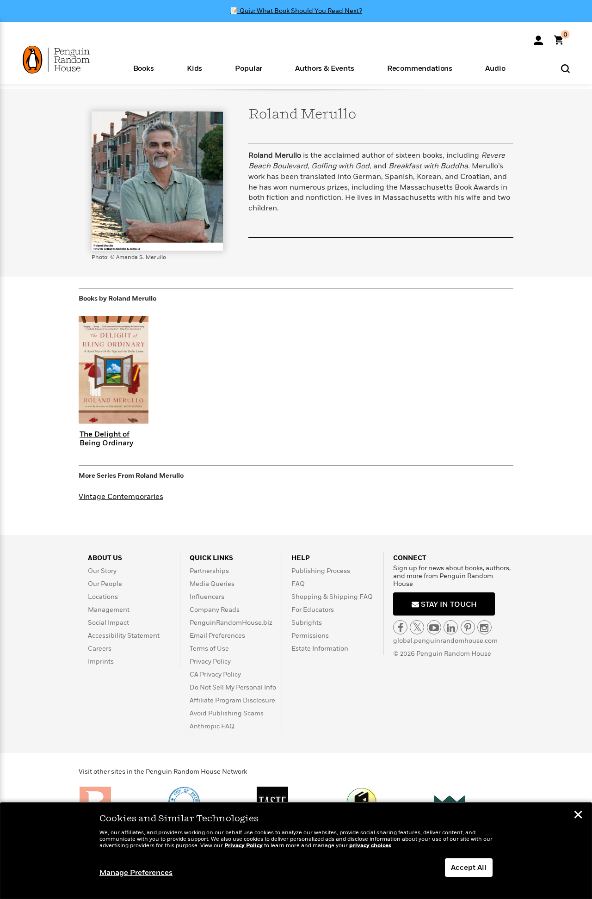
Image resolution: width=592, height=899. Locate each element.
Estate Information (319, 648)
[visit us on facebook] (400, 627)
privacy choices (370, 846)
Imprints (101, 661)
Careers (99, 648)
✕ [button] (578, 815)
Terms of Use (209, 648)
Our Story (102, 570)
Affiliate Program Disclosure (232, 700)
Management (109, 609)
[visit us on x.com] (417, 627)
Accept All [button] (469, 867)
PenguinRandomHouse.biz (231, 622)
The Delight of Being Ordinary (106, 438)
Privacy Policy (210, 661)
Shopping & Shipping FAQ (332, 596)
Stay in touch (448, 604)
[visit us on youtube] (434, 627)
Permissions (310, 635)
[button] (143, 68)
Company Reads (215, 609)
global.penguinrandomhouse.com (445, 640)
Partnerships (209, 570)
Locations (103, 596)
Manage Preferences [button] (136, 872)
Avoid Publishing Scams (227, 713)
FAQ (298, 583)
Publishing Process (320, 570)
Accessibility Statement (124, 635)
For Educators (312, 609)
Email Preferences (217, 635)
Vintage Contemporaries (121, 497)
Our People (105, 583)
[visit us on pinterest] (468, 627)
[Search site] (565, 68)
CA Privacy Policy (215, 674)
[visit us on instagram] (484, 627)
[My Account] (538, 37)
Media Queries (212, 583)
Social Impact (108, 622)
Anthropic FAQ (212, 726)
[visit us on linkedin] (451, 627)
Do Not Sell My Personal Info (233, 687)
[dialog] (296, 851)
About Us (105, 558)
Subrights (306, 622)
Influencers (207, 596)
